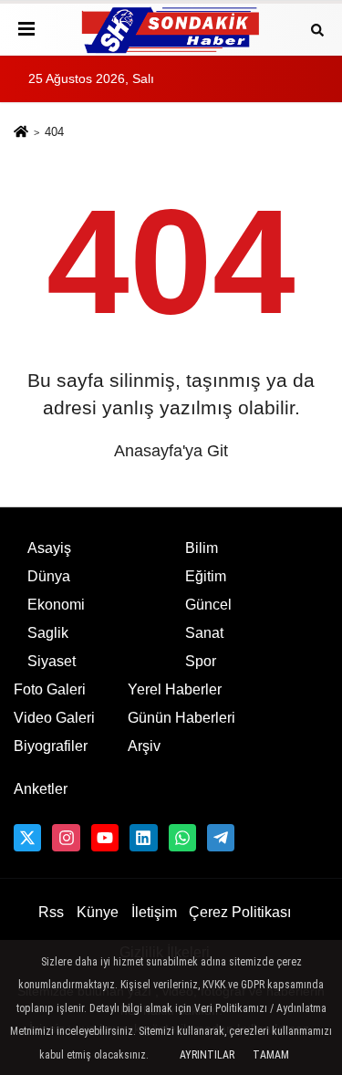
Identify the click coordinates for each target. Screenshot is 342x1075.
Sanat (204, 633)
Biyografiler (51, 746)
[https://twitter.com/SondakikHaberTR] (27, 837)
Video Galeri (54, 717)
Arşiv (144, 746)
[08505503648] (182, 837)
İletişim (154, 912)
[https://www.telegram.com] (220, 837)
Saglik (47, 633)
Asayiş (49, 548)
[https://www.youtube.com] (105, 837)
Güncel (208, 604)
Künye (98, 912)
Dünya (48, 576)
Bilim (201, 548)
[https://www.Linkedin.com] (143, 837)
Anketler (40, 789)
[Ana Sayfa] (21, 134)
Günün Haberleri (181, 717)
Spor (200, 661)
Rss (51, 912)
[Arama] (317, 28)
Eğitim (205, 576)
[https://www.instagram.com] (65, 837)
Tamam (271, 1055)
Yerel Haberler (175, 689)
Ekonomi (56, 604)
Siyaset (51, 661)
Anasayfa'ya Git (171, 451)
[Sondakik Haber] (171, 30)
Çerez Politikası (240, 912)
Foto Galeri (50, 689)
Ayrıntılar (207, 1055)
